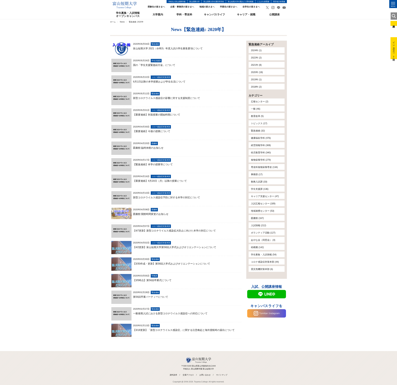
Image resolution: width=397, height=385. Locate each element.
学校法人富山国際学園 (176, 1)
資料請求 (393, 23)
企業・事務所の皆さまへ (182, 7)
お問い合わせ (205, 375)
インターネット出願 (394, 48)
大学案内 (158, 14)
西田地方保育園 (279, 1)
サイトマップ (221, 375)
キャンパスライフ (214, 14)
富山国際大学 (194, 1)
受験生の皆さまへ (156, 7)
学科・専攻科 (184, 14)
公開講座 (274, 14)
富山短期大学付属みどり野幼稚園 (240, 1)
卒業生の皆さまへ (228, 7)
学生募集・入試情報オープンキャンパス (128, 14)
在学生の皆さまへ (251, 7)
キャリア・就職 (246, 14)
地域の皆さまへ (207, 7)
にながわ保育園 (263, 1)
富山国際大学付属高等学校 (213, 1)
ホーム (113, 22)
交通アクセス (188, 375)
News (122, 22)
